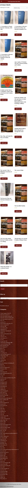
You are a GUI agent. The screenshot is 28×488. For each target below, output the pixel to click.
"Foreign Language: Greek (4, 313)
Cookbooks (2, 360)
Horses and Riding (3, 399)
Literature (2, 417)
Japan (1, 408)
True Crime (2, 470)
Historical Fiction (3, 395)
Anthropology (2, 329)
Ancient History (3, 327)
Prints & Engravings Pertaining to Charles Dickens (8, 449)
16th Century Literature (4, 314)
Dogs (1, 370)
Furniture (1, 388)
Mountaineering (3, 429)
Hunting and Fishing (3, 402)
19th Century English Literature (5, 319)
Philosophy (2, 442)
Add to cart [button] (4, 34)
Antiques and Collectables (4, 333)
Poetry (1, 448)
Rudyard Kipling (3, 458)
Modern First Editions (4, 427)
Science (1, 461)
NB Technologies (10, 486)
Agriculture (2, 322)
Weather (1, 475)
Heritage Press (2, 393)
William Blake (2, 478)
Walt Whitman (2, 474)
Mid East (1, 421)
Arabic (1, 335)
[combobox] (14, 298)
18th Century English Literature (5, 316)
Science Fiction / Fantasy (4, 465)
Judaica (1, 412)
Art (0, 339)
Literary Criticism (3, 415)
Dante (1, 361)
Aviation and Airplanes (4, 344)
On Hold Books (2, 440)
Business (1, 349)
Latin (1, 414)
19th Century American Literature (6, 317)
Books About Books (3, 345)
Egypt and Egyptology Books (5, 373)
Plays (1, 446)
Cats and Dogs (2, 352)
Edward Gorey (2, 371)
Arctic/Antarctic (3, 338)
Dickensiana (2, 368)
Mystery (1, 431)
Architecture (2, 336)
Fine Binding (2, 383)
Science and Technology (4, 462)
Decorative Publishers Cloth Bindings (6, 363)
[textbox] (14, 299)
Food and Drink (2, 386)
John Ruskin (2, 411)
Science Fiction (3, 464)
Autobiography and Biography (5, 342)
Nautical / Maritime (3, 436)
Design (1, 364)
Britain (1, 348)
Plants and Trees (3, 445)
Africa (1, 320)
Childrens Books (3, 355)
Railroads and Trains (3, 452)
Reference (2, 453)
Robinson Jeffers (3, 456)
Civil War (2, 357)
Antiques (1, 332)
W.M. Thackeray (3, 472)
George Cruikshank (3, 390)
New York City (2, 437)
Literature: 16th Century (4, 418)
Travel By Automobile (4, 468)
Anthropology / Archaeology (5, 330)
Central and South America (4, 354)
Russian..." (2, 459)
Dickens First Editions (4, 367)
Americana (2, 326)
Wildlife (1, 477)
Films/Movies (2, 382)
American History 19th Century (5, 323)
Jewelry (1, 409)
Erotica (1, 374)
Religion (1, 455)
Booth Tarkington (3, 346)
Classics (1, 358)
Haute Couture (2, 392)
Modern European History (4, 424)
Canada (1, 351)
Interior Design (2, 405)
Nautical (1, 434)
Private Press (2, 450)
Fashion (1, 380)
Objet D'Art (2, 439)
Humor (1, 401)
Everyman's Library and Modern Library (7, 377)
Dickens (1, 366)
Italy (1, 407)
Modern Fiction (2, 426)
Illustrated (2, 404)
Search (2, 289)
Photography (2, 443)
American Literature (3, 325)
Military (1, 423)
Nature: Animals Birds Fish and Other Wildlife (8, 433)
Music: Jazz (2, 430)
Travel (1, 467)
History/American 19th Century (5, 398)
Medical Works (2, 420)
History (1, 396)
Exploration (2, 379)
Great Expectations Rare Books (14, 1)
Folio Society (2, 385)
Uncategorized (2, 471)
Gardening (2, 389)
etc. (0, 376)
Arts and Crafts (2, 341)
